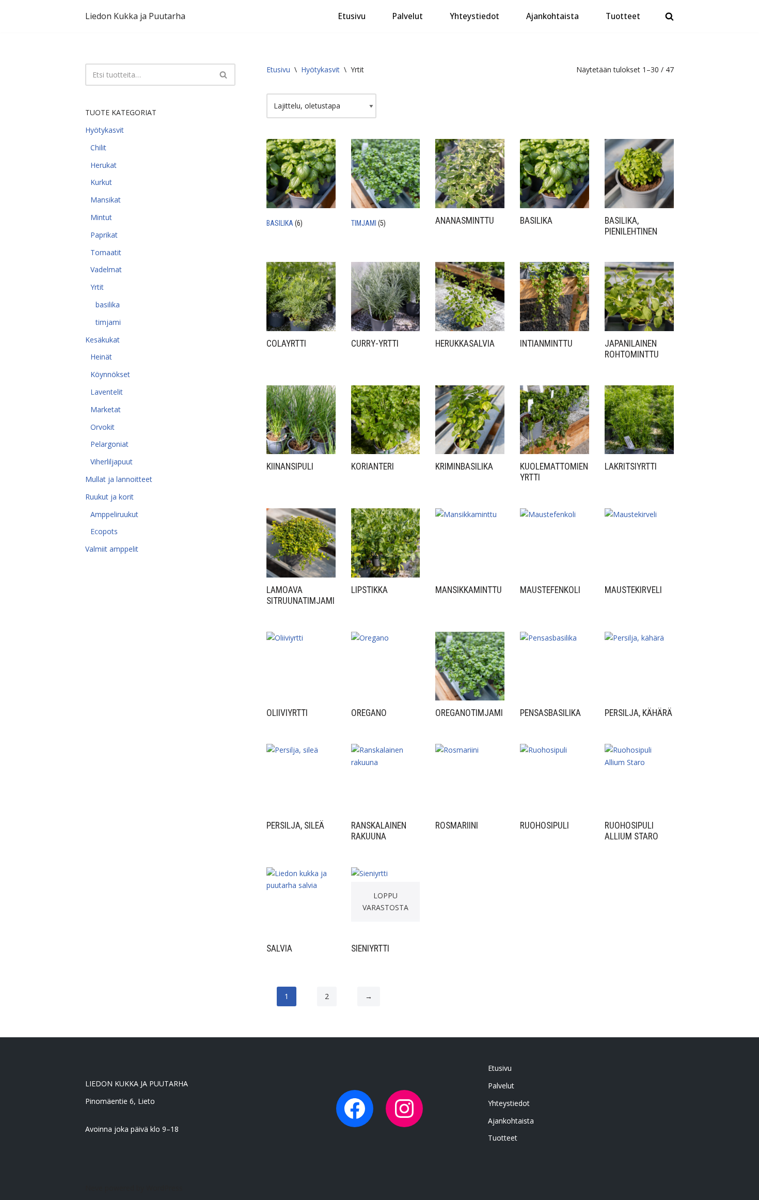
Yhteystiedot (474, 16)
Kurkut (101, 182)
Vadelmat (106, 269)
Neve (94, 1188)
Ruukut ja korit (109, 497)
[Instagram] (404, 1108)
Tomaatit (105, 252)
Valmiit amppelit (111, 549)
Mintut (101, 217)
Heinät (101, 357)
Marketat (105, 409)
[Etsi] (223, 75)
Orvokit (102, 427)
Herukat (103, 165)
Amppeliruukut (114, 514)
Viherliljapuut (111, 461)
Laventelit (106, 392)
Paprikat (104, 235)
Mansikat (105, 200)
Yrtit (97, 287)
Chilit (98, 147)
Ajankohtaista (552, 16)
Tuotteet (623, 16)
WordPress (164, 1188)
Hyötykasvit (104, 130)
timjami (108, 322)
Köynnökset (110, 374)
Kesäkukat (102, 340)
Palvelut (407, 16)
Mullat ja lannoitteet (118, 479)
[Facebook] (354, 1108)
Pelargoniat (109, 444)
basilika (108, 304)
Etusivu (352, 16)
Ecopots (104, 531)
